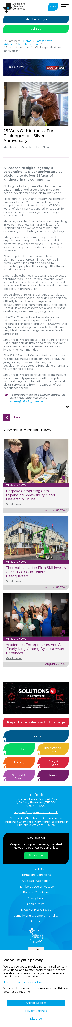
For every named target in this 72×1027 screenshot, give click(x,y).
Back (16, 417)
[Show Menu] (65, 6)
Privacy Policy (36, 898)
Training (19, 762)
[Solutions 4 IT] (36, 698)
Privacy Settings (36, 1010)
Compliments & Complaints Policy (36, 915)
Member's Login (36, 19)
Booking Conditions (36, 892)
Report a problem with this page (36, 722)
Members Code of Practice (36, 886)
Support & (19, 777)
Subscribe (36, 855)
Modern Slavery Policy (36, 910)
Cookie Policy (36, 904)
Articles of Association (36, 880)
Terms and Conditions (36, 875)
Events (19, 749)
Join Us (36, 28)
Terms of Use (36, 869)
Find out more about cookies (22, 982)
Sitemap (36, 921)
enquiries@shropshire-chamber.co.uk (36, 812)
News (53, 775)
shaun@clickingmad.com (27, 401)
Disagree (36, 1018)
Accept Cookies (36, 1002)
